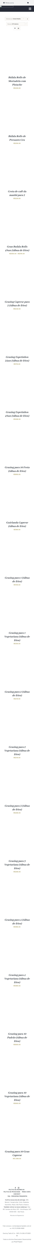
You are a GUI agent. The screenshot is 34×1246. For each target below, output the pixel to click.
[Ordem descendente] (27, 19)
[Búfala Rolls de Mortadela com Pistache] (17, 36)
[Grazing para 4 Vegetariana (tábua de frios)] (17, 934)
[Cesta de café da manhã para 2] (17, 150)
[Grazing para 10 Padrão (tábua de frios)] (17, 993)
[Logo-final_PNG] (6, 6)
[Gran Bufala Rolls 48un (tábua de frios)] (17, 206)
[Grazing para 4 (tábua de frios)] (17, 879)
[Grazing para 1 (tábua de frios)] (17, 537)
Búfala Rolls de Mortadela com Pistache (17, 81)
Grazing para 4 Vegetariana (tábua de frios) (17, 978)
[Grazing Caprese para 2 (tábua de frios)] (17, 261)
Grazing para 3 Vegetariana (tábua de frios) (17, 864)
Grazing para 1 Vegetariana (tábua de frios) (17, 636)
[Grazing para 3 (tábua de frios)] (17, 765)
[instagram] (18, 1188)
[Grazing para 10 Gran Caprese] (17, 1110)
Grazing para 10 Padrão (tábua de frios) (17, 1037)
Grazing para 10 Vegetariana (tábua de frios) (17, 1096)
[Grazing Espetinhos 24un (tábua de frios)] (17, 316)
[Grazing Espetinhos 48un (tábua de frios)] (17, 371)
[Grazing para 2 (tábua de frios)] (17, 651)
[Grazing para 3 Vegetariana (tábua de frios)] (17, 820)
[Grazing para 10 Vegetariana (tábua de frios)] (17, 1052)
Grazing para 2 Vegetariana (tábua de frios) (17, 750)
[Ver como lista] (18, 28)
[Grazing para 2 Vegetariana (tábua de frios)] (17, 706)
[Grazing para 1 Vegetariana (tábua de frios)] (17, 592)
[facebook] (15, 1188)
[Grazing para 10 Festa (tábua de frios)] (17, 426)
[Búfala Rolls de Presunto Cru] (17, 95)
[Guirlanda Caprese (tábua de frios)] (17, 481)
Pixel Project (18, 1241)
